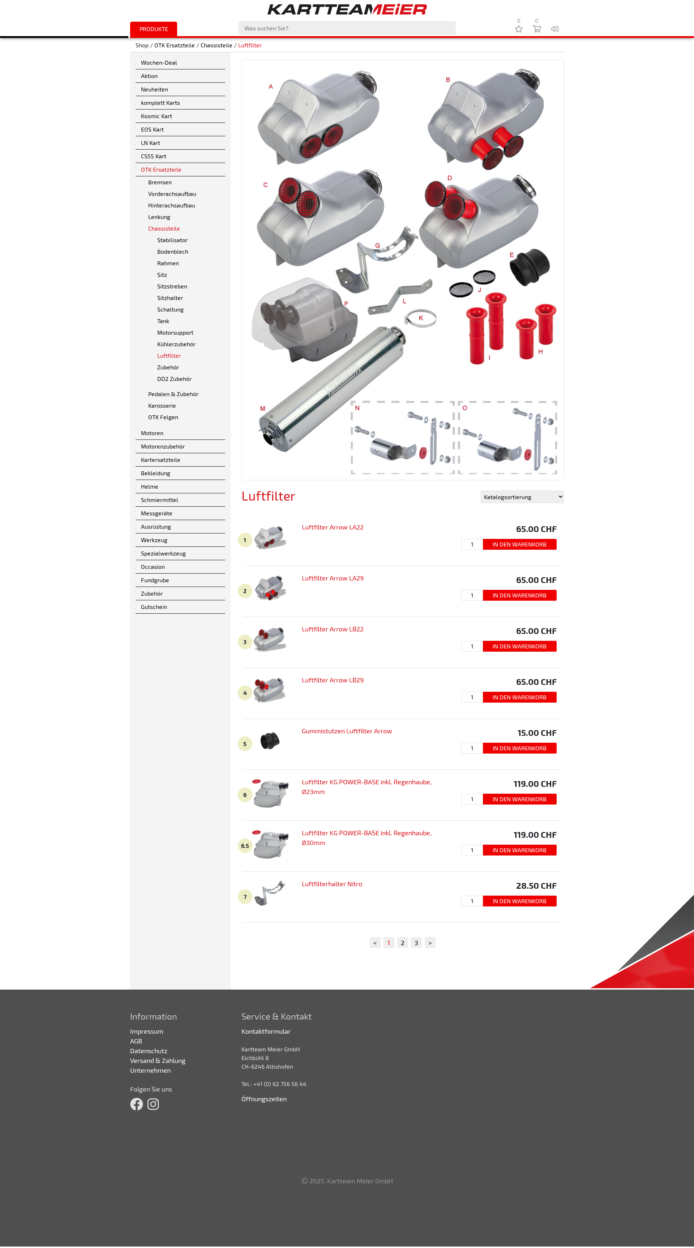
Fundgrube (155, 579)
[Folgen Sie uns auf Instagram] (153, 1104)
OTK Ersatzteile (174, 45)
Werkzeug (154, 539)
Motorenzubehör (163, 446)
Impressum (146, 1031)
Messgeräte (156, 513)
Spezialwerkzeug (163, 553)
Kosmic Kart (156, 115)
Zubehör (168, 367)
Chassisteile (216, 45)
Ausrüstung (156, 526)
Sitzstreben (172, 286)
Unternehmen (150, 1070)
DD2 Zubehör (174, 378)
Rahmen (168, 263)
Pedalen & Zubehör (173, 393)
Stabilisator (172, 239)
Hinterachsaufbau (171, 205)
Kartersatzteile (160, 459)
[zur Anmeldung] (555, 28)
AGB (136, 1041)
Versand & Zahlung (157, 1060)
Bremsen (160, 182)
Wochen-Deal (159, 62)
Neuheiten (154, 89)
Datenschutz (148, 1051)
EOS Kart (152, 129)
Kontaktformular (266, 1031)
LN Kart (150, 142)
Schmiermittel (159, 499)
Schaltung (170, 309)
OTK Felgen (163, 416)
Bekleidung (155, 472)
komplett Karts (160, 102)
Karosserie (162, 405)
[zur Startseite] (347, 9)
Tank (163, 320)
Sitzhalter (170, 297)
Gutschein (154, 606)
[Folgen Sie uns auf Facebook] (136, 1104)
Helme (149, 486)
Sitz (162, 274)
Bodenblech (172, 251)
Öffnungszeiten (264, 1099)
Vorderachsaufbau (172, 193)
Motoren (152, 432)
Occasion (153, 566)
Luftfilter (250, 45)
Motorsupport (175, 332)
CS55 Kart (153, 156)
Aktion (149, 75)
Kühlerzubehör (176, 343)
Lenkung (159, 216)
